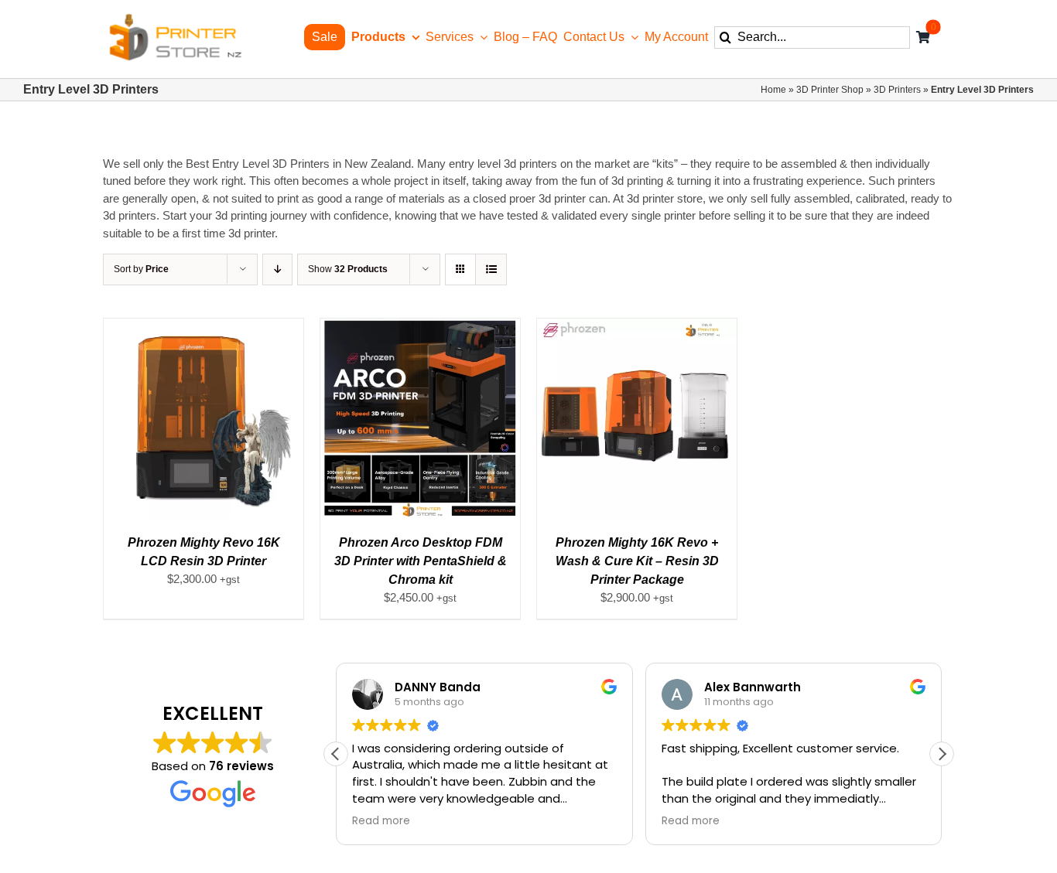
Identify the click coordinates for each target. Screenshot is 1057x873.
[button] (941, 754)
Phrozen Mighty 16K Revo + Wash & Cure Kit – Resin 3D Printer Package (637, 561)
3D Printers (897, 89)
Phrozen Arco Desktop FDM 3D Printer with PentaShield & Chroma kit (420, 561)
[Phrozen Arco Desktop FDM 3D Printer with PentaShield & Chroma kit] (420, 326)
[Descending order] (277, 269)
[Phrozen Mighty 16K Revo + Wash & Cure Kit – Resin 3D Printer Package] (637, 326)
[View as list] (491, 269)
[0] (923, 37)
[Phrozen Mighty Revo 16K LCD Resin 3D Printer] (203, 326)
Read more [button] (381, 821)
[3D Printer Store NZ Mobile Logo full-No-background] (174, 18)
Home (773, 89)
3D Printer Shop (830, 89)
